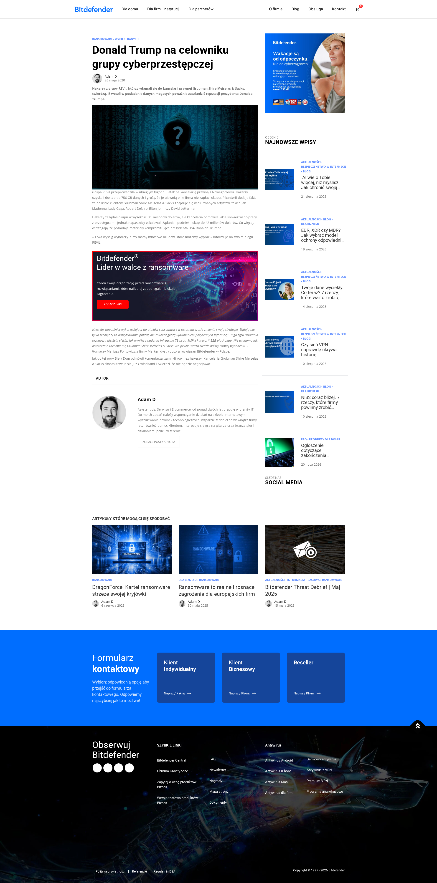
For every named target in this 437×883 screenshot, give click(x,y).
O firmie (275, 9)
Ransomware (102, 39)
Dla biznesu (310, 224)
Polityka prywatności (110, 871)
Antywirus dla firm (278, 793)
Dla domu (130, 9)
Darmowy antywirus (321, 759)
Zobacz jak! (113, 304)
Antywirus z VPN (319, 770)
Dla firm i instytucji (163, 9)
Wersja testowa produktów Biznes (177, 800)
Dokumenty (218, 802)
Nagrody (215, 781)
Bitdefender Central (171, 760)
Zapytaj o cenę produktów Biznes (176, 784)
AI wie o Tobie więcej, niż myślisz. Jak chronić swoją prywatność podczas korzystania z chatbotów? (321, 190)
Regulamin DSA (164, 871)
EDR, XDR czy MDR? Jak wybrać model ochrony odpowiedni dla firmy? (321, 237)
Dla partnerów (201, 9)
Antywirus (273, 745)
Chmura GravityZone (172, 771)
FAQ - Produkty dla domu (320, 439)
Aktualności (311, 162)
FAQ (212, 759)
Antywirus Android (279, 760)
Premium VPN (317, 781)
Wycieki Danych (127, 39)
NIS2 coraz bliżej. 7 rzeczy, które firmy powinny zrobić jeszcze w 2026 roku (321, 405)
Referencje (139, 871)
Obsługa (315, 9)
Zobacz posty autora (158, 442)
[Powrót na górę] (418, 726)
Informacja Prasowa (303, 580)
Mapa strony (218, 792)
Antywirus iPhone (278, 771)
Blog (295, 9)
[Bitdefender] (93, 9)
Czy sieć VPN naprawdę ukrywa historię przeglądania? (319, 352)
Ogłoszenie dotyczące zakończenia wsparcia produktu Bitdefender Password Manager (320, 458)
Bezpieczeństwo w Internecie (323, 167)
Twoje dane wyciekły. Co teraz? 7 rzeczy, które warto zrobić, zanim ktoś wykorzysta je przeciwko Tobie (322, 300)
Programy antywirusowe (325, 792)
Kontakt (339, 9)
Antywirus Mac (276, 782)
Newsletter (217, 770)
